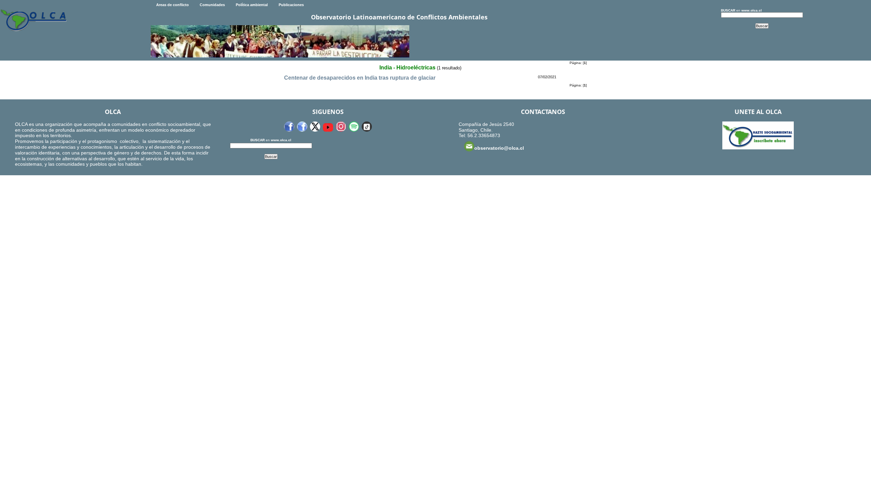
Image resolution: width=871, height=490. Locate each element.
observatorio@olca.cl (499, 148)
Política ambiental (252, 5)
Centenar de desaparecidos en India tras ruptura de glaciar (360, 78)
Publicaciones (291, 5)
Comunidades (212, 5)
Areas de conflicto (172, 5)
